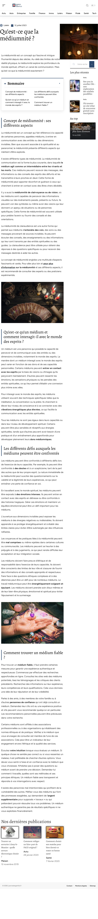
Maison (4, 861)
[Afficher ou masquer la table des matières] (42, 83)
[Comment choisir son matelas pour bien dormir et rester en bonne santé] (54, 832)
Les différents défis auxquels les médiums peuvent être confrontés (46, 94)
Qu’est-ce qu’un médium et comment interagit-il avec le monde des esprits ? (17, 102)
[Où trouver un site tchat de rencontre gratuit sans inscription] (74, 106)
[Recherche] (87, 5)
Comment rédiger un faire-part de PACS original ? (31, 844)
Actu (26, 851)
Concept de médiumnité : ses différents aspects (16, 93)
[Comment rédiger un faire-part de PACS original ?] (32, 832)
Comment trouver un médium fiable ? (43, 103)
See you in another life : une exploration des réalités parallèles (89, 88)
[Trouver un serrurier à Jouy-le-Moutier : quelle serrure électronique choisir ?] (10, 832)
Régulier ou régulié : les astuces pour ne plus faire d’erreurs (81, 129)
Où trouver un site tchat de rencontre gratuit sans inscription (89, 108)
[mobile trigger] (4, 5)
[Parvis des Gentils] (17, 5)
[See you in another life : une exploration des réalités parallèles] (74, 86)
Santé (49, 858)
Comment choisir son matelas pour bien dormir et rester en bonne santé (53, 847)
